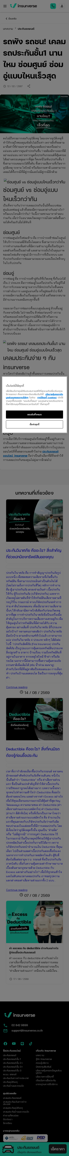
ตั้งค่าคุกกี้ (34, 424)
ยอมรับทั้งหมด (34, 414)
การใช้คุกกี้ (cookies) (47, 397)
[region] (34, 404)
